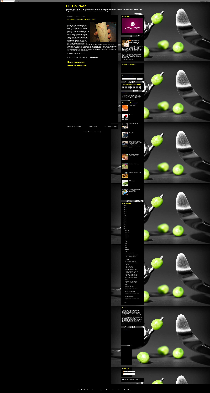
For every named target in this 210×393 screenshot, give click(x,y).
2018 (125, 217)
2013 (125, 226)
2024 (125, 205)
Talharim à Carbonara (130, 291)
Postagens (126, 371)
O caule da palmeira (129, 253)
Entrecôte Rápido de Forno (135, 172)
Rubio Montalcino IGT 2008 (131, 269)
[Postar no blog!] (92, 57)
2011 (125, 302)
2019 (125, 215)
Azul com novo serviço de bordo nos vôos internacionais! (135, 190)
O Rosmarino (132, 180)
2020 (125, 213)
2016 (125, 221)
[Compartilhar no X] (94, 57)
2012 (125, 228)
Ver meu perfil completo (127, 59)
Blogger (130, 389)
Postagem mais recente (74, 126)
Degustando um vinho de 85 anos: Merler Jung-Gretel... (131, 275)
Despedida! (131, 132)
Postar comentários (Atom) (94, 131)
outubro (127, 234)
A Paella (127, 279)
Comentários (127, 374)
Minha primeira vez (129, 296)
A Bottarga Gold (132, 105)
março (126, 247)
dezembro (127, 230)
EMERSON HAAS (135, 40)
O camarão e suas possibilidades (129, 267)
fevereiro (127, 249)
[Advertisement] (92, 113)
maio (126, 243)
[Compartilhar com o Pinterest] (97, 57)
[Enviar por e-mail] (91, 57)
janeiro (126, 251)
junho (126, 241)
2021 (125, 211)
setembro (127, 236)
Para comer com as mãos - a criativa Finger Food (131, 272)
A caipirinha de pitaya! (134, 164)
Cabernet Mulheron (129, 286)
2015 (125, 222)
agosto (126, 238)
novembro (127, 232)
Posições (131, 114)
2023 (125, 207)
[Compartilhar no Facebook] (95, 57)
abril (126, 245)
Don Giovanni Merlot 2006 (131, 277)
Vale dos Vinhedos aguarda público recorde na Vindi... (131, 282)
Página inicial (93, 126)
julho (126, 239)
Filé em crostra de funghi (130, 261)
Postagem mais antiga (110, 126)
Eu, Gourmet (76, 6)
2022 (125, 209)
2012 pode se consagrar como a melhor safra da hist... (131, 255)
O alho (126, 284)
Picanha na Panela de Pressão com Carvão (134, 155)
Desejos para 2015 (133, 123)
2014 (125, 224)
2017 (125, 219)
